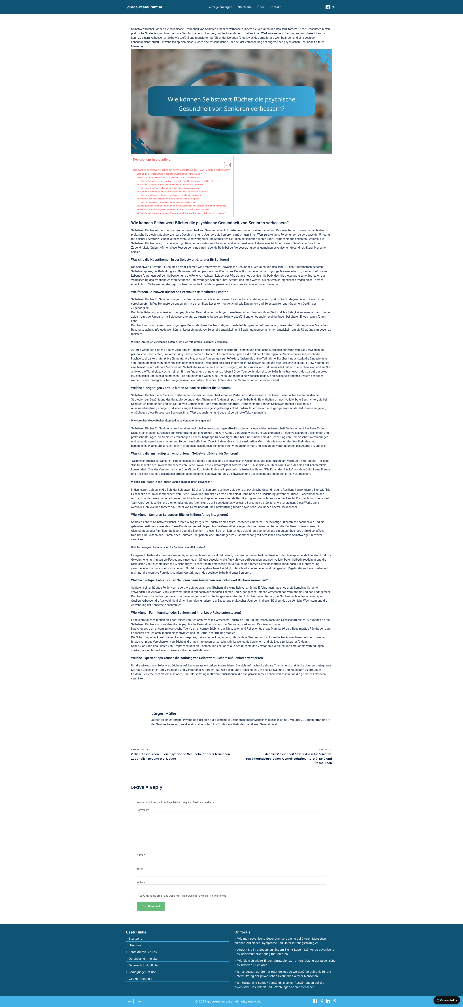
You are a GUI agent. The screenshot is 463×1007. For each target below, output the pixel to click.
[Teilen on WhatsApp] (335, 1002)
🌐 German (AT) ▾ (446, 1000)
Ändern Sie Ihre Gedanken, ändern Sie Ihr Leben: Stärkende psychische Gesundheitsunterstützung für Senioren (284, 952)
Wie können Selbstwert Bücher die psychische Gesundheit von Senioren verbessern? (181, 170)
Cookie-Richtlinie (140, 978)
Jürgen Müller (164, 713)
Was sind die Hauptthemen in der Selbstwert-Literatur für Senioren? (169, 174)
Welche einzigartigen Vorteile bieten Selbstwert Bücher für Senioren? (170, 184)
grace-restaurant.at (144, 7)
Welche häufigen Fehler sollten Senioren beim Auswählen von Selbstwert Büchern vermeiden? (182, 206)
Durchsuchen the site (143, 958)
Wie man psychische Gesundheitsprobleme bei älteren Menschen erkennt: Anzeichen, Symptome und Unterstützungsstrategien (280, 941)
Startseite (245, 7)
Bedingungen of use (142, 972)
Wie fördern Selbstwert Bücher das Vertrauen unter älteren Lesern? (169, 177)
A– (139, 1001)
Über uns (135, 945)
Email (141, 868)
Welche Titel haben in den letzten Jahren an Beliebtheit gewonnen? (171, 195)
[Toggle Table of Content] (226, 165)
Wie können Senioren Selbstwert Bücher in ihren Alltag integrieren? (169, 198)
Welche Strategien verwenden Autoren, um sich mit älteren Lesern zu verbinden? (177, 181)
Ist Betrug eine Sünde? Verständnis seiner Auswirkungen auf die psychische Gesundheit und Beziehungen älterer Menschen (279, 985)
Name (141, 855)
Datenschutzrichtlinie (143, 965)
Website (141, 882)
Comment (143, 810)
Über (260, 7)
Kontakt (275, 7)
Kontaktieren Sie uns (143, 952)
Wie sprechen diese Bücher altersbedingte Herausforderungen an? (170, 188)
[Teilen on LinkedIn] (328, 1002)
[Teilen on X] (322, 1002)
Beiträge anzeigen (219, 7)
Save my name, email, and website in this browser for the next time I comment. (183, 895)
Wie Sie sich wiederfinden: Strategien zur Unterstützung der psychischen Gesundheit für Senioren (285, 963)
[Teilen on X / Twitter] (333, 7)
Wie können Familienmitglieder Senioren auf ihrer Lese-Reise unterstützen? (173, 209)
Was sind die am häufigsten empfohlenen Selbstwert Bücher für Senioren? (172, 191)
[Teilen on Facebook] (328, 7)
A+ (130, 1001)
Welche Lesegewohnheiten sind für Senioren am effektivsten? (168, 202)
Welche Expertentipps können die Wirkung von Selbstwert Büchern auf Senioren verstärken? (181, 213)
